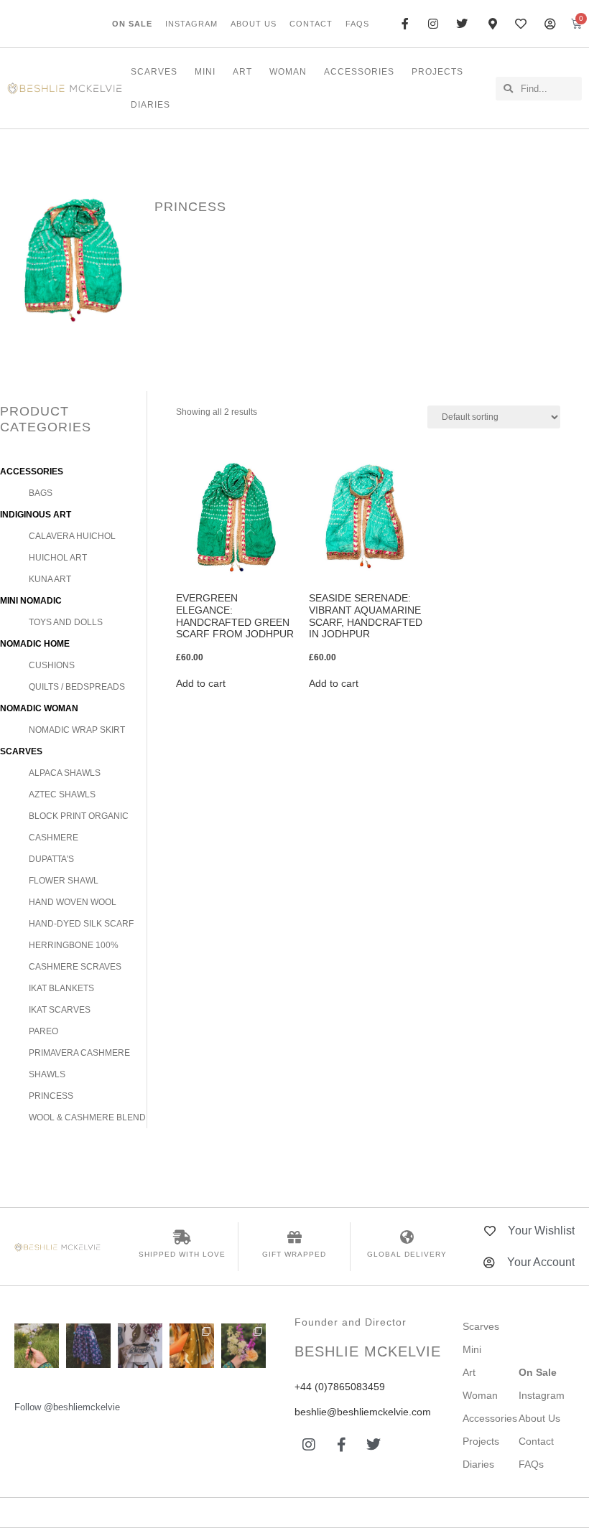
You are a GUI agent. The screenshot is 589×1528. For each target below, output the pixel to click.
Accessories (359, 72)
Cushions (52, 665)
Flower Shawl (63, 881)
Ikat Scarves (60, 1010)
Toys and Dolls (66, 622)
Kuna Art (50, 579)
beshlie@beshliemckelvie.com (362, 1411)
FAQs (357, 23)
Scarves (154, 72)
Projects (437, 72)
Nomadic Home (35, 644)
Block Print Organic (79, 816)
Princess (51, 1096)
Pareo (43, 1031)
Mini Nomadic (31, 601)
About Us (254, 23)
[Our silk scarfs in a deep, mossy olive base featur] (192, 1345)
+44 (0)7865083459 (339, 1386)
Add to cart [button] (201, 683)
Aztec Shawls (62, 794)
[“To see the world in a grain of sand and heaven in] (36, 1345)
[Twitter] (373, 1444)
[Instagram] (308, 1444)
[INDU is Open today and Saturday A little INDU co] (140, 1345)
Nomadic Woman (39, 708)
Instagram (191, 23)
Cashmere (53, 838)
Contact (311, 23)
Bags (40, 493)
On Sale (132, 23)
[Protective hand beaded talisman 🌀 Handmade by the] (243, 1345)
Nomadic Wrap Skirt (77, 730)
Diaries (150, 105)
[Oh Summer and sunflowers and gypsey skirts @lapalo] (88, 1345)
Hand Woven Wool (72, 902)
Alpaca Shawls (65, 773)
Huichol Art (58, 558)
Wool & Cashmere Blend (87, 1117)
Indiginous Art (35, 515)
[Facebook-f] (341, 1444)
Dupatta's (51, 859)
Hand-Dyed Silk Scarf (81, 924)
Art (242, 72)
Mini (205, 72)
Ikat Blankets (61, 988)
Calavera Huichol (72, 536)
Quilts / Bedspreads (77, 687)
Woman (288, 72)
